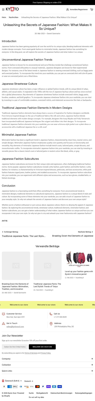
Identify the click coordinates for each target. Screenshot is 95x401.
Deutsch (27, 381)
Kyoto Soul (12, 393)
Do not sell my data (36, 397)
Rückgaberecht (42, 393)
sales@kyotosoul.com (15, 327)
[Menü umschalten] (3, 9)
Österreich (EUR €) (12, 381)
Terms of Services (31, 353)
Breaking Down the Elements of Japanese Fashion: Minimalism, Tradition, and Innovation (15, 286)
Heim (4, 17)
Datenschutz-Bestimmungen (61, 393)
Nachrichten (13, 17)
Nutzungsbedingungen (83, 393)
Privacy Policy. (46, 353)
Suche (31, 393)
